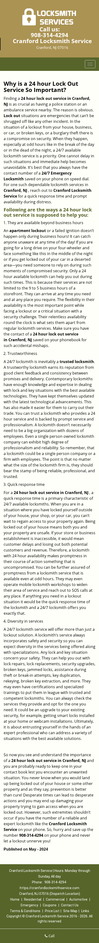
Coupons (49, 905)
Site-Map (70, 911)
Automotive (78, 899)
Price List (52, 911)
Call (51, 935)
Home (14, 899)
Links (85, 911)
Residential (32, 899)
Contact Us (70, 905)
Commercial (55, 899)
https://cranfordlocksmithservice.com (49, 888)
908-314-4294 (49, 35)
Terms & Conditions (25, 911)
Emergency (29, 905)
